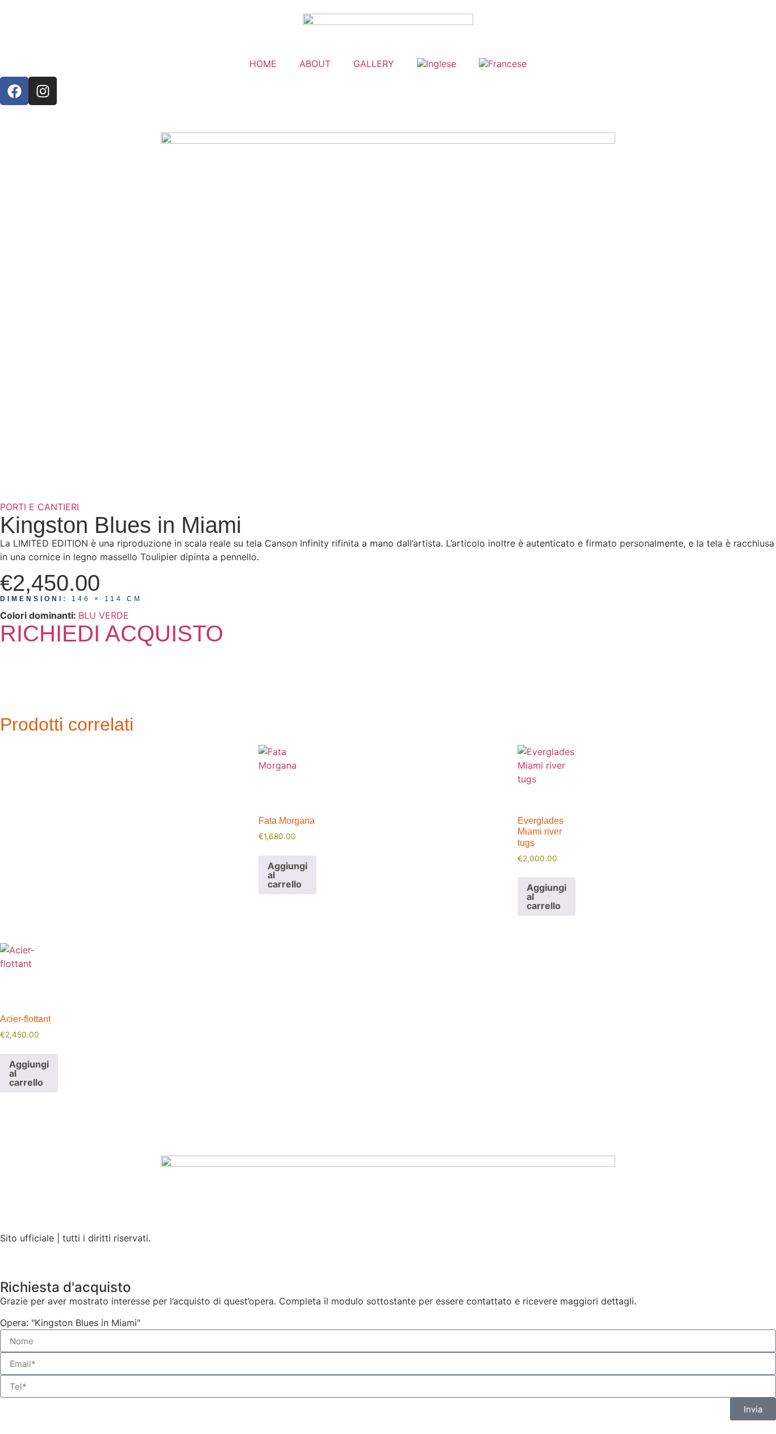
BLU (87, 615)
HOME (263, 63)
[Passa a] (437, 64)
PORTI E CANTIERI (39, 506)
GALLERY (373, 63)
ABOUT (315, 63)
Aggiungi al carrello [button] (287, 875)
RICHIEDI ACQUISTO (111, 633)
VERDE (114, 615)
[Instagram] (42, 91)
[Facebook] (14, 91)
